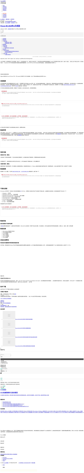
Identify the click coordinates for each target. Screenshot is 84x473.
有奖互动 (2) (6, 412)
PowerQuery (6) (36, 411)
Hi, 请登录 (2, 19)
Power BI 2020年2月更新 (10, 26)
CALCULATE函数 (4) (54, 412)
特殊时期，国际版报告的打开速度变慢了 (8, 306)
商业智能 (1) (64, 411)
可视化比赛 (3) (30, 411)
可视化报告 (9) (16, 411)
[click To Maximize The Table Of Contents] (1, 31)
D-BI (4, 460)
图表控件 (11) (46, 411)
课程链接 (2, 454)
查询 (2, 225)
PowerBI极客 (7, 22)
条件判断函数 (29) (72, 412)
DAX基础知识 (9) (23, 412)
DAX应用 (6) (59, 411)
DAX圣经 (5, 7)
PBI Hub (4, 459)
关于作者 (4, 15)
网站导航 (4, 13)
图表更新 (11, 21)
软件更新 (7, 21)
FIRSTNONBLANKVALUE (68, 84)
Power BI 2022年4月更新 (24, 319)
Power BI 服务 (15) (9, 411)
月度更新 (13, 22)
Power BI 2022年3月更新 (23, 328)
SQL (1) (68, 411)
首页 (4, 5)
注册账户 (14, 21)
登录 (15, 294)
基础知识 (4, 6)
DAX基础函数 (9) (30, 412)
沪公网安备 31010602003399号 (25, 462)
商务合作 (6, 454)
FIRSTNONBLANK (16, 171)
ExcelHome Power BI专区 (8, 458)
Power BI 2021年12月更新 (25, 345)
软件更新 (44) (3, 411)
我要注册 (7, 19)
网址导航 (9, 454)
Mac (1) (79, 411)
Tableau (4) (41, 411)
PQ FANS (5, 457)
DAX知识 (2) (51, 411)
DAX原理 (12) (36, 412)
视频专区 (4, 9)
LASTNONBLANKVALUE (5, 85)
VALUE (16, 85)
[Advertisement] (34, 421)
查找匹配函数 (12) (80, 412)
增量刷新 (59, 133)
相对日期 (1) (17, 412)
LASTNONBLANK (25, 171)
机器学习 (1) (75, 411)
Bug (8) (26, 411)
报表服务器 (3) (12, 412)
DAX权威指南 (14, 454)
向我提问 (4, 17)
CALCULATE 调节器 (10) (64, 412)
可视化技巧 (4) (22, 411)
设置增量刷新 (3, 305)
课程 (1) (71, 411)
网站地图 (33, 462)
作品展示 (4, 10)
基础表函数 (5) (47, 412)
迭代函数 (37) (42, 412)
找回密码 (12, 19)
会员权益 (4, 14)
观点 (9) (55, 411)
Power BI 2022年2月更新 (26, 337)
